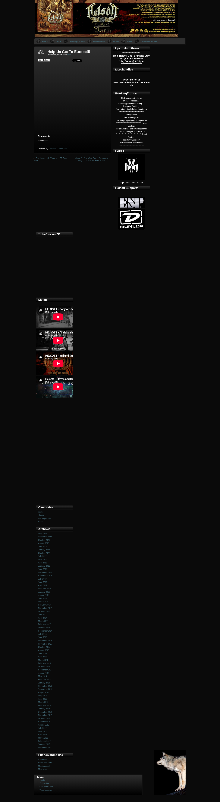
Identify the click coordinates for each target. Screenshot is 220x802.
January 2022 (44, 566)
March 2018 (43, 602)
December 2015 (45, 640)
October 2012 (44, 718)
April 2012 (42, 734)
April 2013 (42, 699)
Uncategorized (44, 518)
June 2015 (42, 653)
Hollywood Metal (45, 763)
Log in (42, 780)
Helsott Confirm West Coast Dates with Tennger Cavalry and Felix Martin (91, 159)
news (69, 55)
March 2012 (43, 738)
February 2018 (44, 605)
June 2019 (42, 582)
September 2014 (45, 670)
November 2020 (45, 572)
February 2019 (44, 589)
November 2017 (45, 608)
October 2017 (44, 611)
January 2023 (44, 550)
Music (116, 42)
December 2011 (45, 747)
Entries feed (45, 783)
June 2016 (42, 637)
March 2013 (43, 702)
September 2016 (45, 631)
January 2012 (44, 744)
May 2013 (42, 696)
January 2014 (44, 683)
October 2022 (44, 553)
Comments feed (46, 787)
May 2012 (42, 731)
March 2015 (43, 660)
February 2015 (44, 663)
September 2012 (45, 722)
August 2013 (43, 692)
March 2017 (43, 621)
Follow (46, 60)
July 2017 (42, 614)
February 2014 (44, 679)
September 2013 (45, 689)
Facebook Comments (58, 149)
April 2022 (42, 563)
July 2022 (42, 556)
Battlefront (42, 759)
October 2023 (44, 540)
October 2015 (44, 647)
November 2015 (45, 644)
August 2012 (43, 725)
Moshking (42, 769)
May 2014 (42, 676)
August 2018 (43, 595)
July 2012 (42, 728)
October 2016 (44, 627)
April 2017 (42, 618)
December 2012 (45, 712)
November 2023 (45, 537)
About (58, 42)
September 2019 (45, 576)
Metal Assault (44, 766)
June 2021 (42, 569)
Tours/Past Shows (149, 42)
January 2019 (44, 592)
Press (129, 42)
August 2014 (43, 673)
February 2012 (44, 741)
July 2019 (42, 579)
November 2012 (45, 715)
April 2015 (42, 657)
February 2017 (44, 624)
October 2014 (44, 666)
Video (40, 521)
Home (45, 42)
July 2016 (42, 634)
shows (41, 515)
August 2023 (43, 543)
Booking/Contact (77, 42)
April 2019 (42, 585)
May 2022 (42, 559)
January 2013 (44, 709)
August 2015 (43, 650)
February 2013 (44, 705)
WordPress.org (46, 790)
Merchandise (99, 42)
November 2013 (45, 686)
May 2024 (42, 533)
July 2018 (42, 598)
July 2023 (42, 546)
